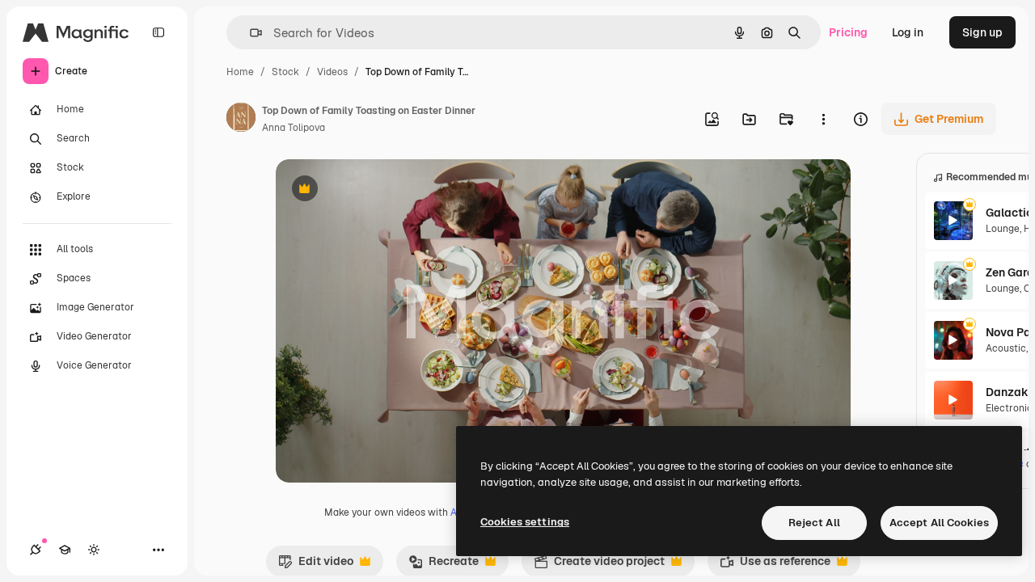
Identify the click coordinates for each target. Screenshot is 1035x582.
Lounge (1003, 228)
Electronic (1009, 408)
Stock (285, 71)
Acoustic (1006, 348)
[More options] (823, 119)
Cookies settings (524, 522)
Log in (907, 32)
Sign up (982, 32)
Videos (332, 71)
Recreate (443, 565)
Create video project (599, 565)
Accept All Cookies (939, 522)
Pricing (848, 32)
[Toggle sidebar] (158, 32)
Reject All (814, 522)
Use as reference (775, 565)
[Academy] (65, 550)
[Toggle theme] (94, 550)
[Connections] (36, 550)
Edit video (315, 565)
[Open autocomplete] (249, 33)
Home (240, 71)
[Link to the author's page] (241, 120)
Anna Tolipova (293, 127)
